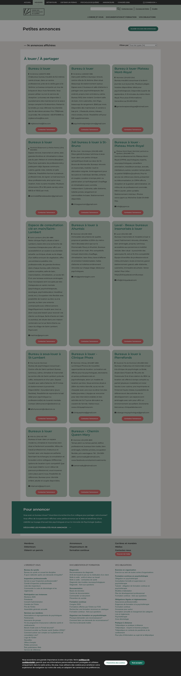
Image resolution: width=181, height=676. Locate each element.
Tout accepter (137, 663)
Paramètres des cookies (116, 663)
